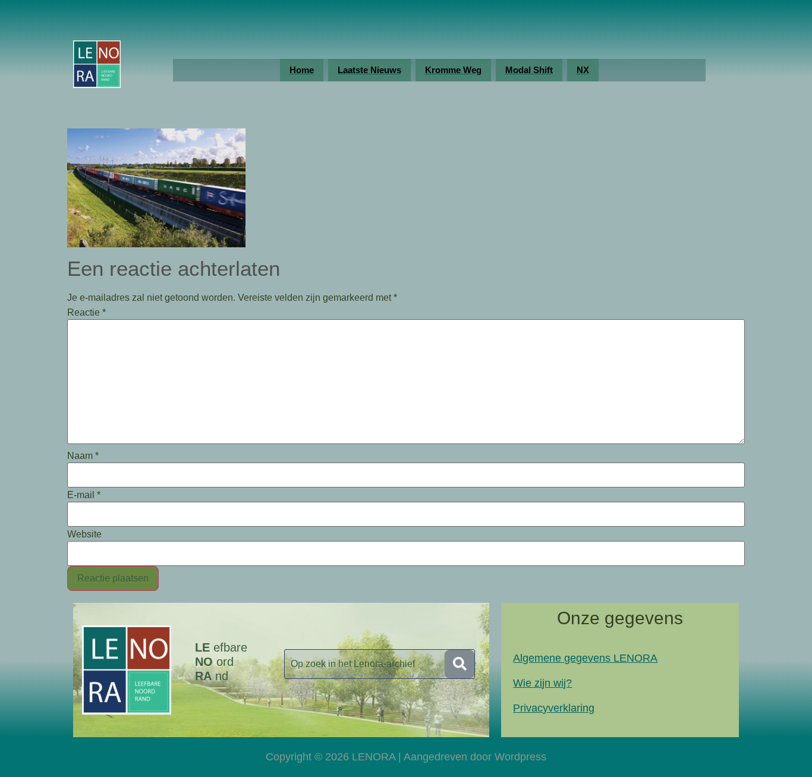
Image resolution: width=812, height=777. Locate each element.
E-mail (83, 495)
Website (84, 534)
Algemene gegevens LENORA (585, 658)
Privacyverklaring (553, 708)
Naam (83, 456)
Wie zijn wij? (542, 683)
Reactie (86, 312)
